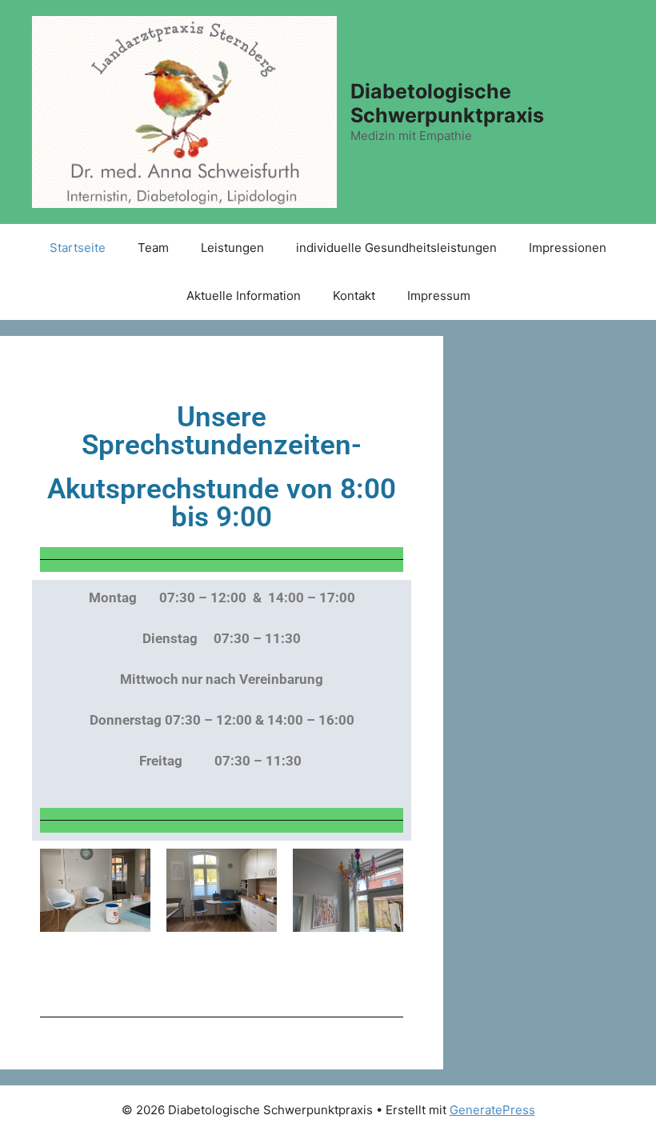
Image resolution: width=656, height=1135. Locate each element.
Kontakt (354, 295)
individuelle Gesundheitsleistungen (396, 247)
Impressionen (567, 247)
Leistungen (232, 247)
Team (153, 247)
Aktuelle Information (243, 295)
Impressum (438, 295)
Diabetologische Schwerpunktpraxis (447, 103)
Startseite (78, 247)
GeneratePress (492, 1109)
